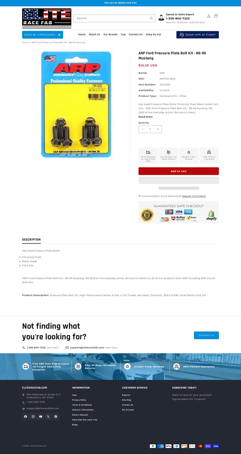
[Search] (151, 18)
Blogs (75, 424)
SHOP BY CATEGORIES (39, 34)
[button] (179, 180)
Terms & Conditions (82, 404)
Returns (126, 395)
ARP (162, 72)
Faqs (74, 395)
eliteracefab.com (38, 446)
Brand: (143, 72)
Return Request (80, 414)
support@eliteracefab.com (43, 408)
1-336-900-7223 (36, 402)
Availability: (146, 90)
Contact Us (206, 335)
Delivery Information (82, 409)
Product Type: (148, 96)
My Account (128, 409)
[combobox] (114, 18)
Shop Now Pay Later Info (84, 419)
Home (25, 42)
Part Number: (147, 84)
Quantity (144, 122)
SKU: (141, 78)
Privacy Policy (79, 400)
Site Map (126, 400)
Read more (146, 116)
